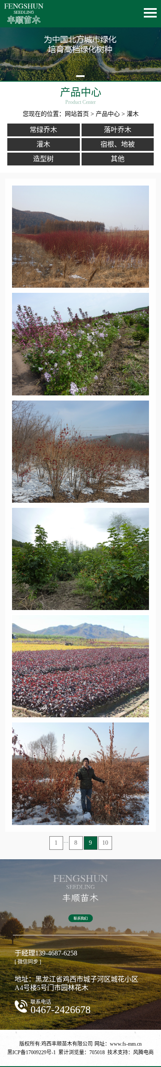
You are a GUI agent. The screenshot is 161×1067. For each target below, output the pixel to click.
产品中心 (108, 114)
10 (105, 843)
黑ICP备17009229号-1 (31, 1052)
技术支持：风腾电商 (130, 1052)
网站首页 (77, 114)
